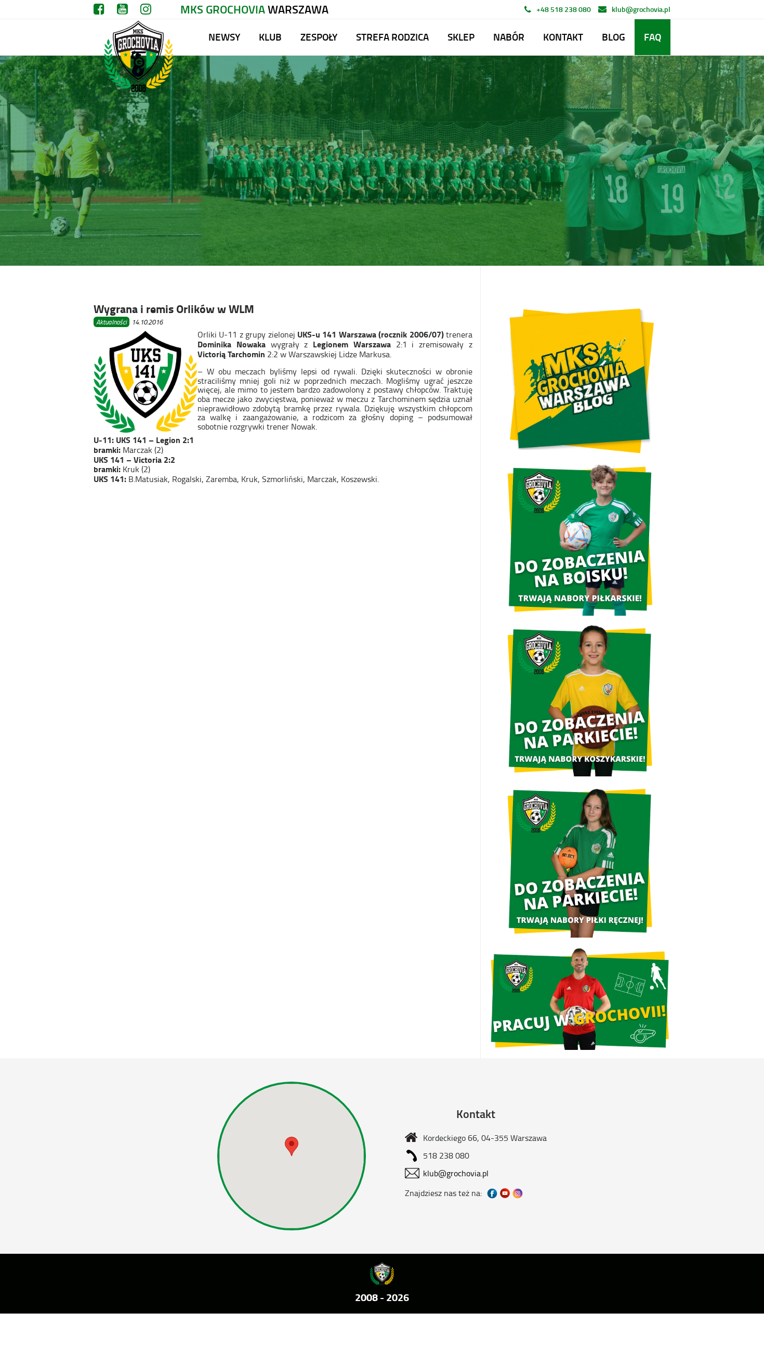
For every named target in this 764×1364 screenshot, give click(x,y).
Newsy (224, 37)
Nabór (508, 37)
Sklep (461, 37)
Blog (613, 37)
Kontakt (563, 37)
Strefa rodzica (392, 37)
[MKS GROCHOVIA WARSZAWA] (137, 37)
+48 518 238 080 (563, 9)
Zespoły (318, 37)
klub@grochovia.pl (641, 9)
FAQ (652, 37)
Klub (270, 37)
